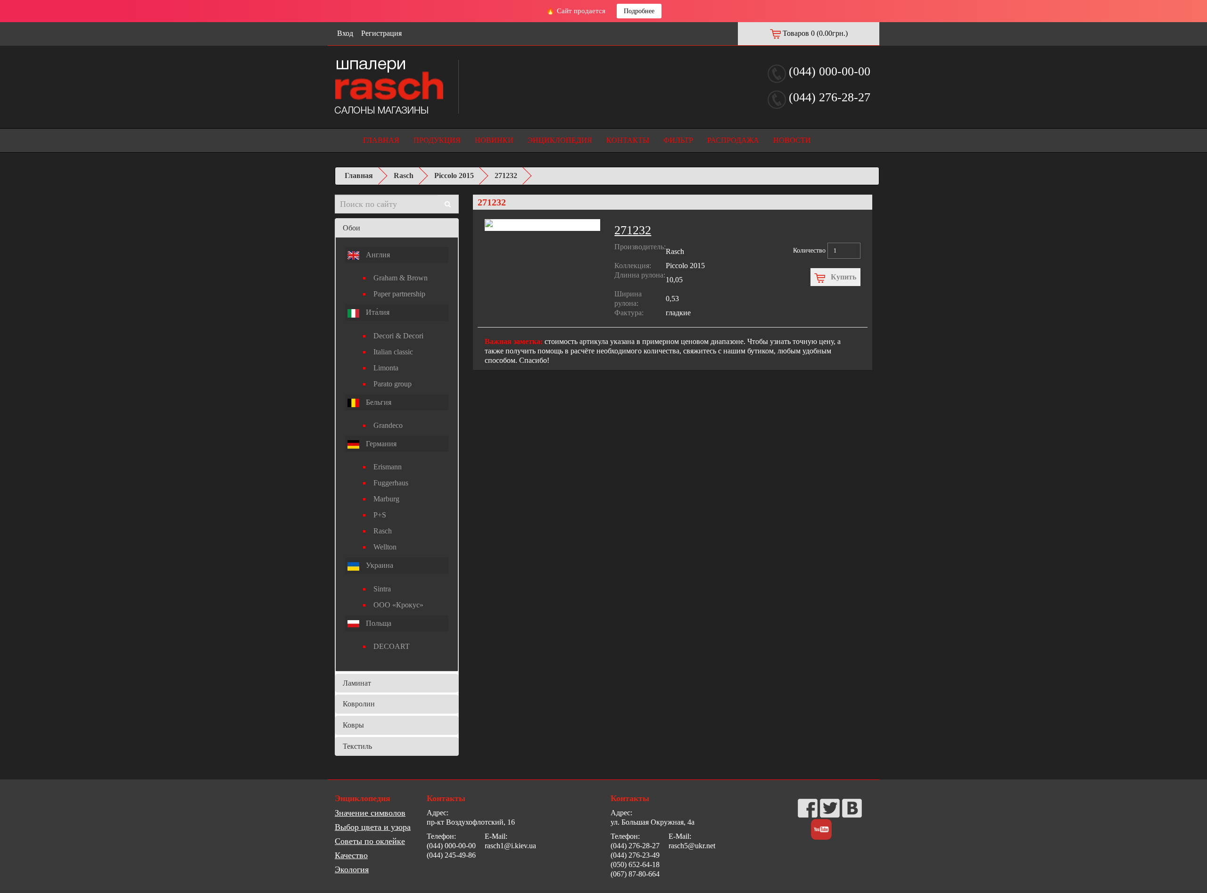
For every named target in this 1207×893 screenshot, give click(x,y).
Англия (377, 255)
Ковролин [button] (359, 704)
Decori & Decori (398, 336)
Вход (345, 33)
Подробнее (639, 11)
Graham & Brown (400, 278)
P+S (379, 515)
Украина (378, 565)
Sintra (382, 589)
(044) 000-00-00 (829, 71)
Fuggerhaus (390, 483)
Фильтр (678, 140)
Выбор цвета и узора (373, 827)
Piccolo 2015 (454, 176)
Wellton (385, 547)
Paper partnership (399, 294)
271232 (506, 176)
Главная (381, 140)
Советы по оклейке (370, 841)
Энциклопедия (560, 140)
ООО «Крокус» (398, 605)
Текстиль (357, 746)
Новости (792, 140)
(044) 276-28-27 (829, 97)
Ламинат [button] (357, 683)
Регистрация (381, 33)
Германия (380, 444)
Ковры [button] (353, 725)
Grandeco (388, 425)
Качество (351, 855)
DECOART (391, 646)
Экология (352, 869)
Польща (377, 623)
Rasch (403, 176)
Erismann (387, 467)
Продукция (437, 140)
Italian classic (393, 352)
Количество (809, 250)
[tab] (397, 228)
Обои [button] (351, 228)
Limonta (385, 368)
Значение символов (370, 813)
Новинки (494, 140)
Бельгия (377, 402)
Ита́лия (376, 312)
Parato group (392, 384)
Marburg (386, 499)
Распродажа (733, 140)
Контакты (627, 140)
